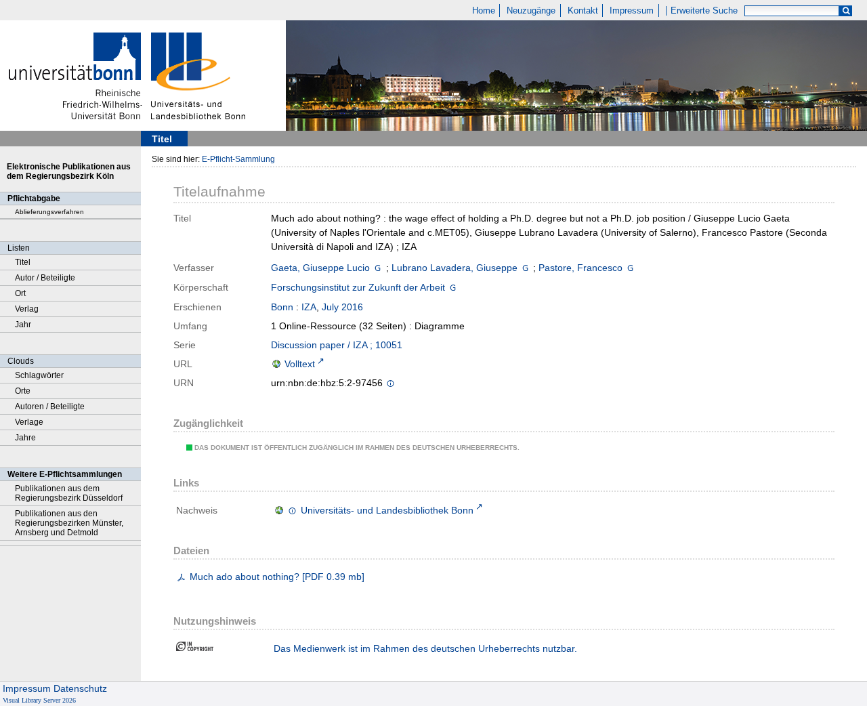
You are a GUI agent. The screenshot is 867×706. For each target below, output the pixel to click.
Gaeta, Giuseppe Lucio (320, 267)
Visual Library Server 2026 (39, 700)
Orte (22, 391)
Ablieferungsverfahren (49, 211)
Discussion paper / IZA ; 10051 (336, 344)
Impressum (632, 11)
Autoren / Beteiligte (50, 406)
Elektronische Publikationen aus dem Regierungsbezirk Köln (69, 171)
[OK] (846, 11)
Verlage (29, 422)
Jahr (23, 324)
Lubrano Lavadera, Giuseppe (454, 267)
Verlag (27, 309)
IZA (308, 307)
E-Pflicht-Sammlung (238, 159)
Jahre (25, 437)
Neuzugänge (531, 11)
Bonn (282, 307)
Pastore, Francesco (580, 267)
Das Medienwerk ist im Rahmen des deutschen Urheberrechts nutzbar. (425, 648)
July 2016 (342, 307)
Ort (20, 293)
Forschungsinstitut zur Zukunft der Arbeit (358, 287)
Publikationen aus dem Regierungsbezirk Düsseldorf (69, 493)
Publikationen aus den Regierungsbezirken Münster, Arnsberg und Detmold (69, 523)
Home (483, 11)
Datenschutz (80, 688)
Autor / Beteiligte (45, 278)
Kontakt (583, 11)
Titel (22, 262)
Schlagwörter (39, 375)
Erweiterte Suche (704, 11)
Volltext (299, 363)
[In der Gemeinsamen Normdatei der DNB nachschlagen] (378, 267)
